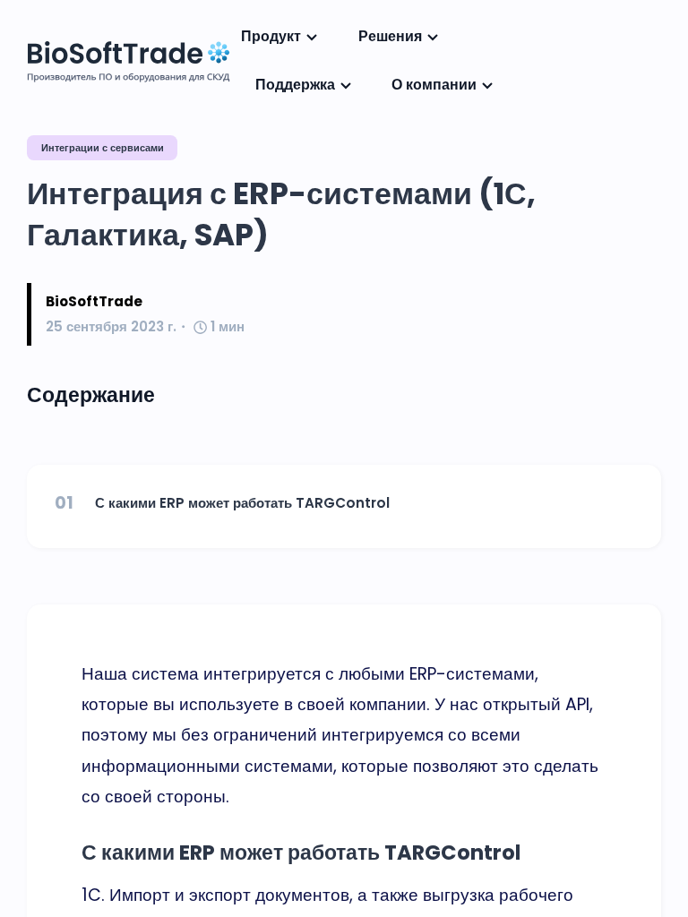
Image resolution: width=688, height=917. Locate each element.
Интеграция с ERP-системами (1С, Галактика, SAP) (281, 214)
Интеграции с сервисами (102, 148)
